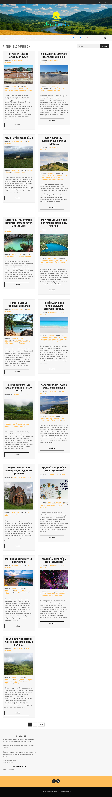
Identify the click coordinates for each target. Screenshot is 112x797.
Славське (60, 179)
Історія (44, 38)
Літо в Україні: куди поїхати (19, 137)
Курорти (50, 177)
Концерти (52, 504)
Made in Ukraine (64, 38)
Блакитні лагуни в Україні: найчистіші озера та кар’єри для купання (19, 223)
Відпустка (19, 88)
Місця (16, 38)
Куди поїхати (57, 89)
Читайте (17, 125)
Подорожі (7, 38)
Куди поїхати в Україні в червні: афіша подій (54, 560)
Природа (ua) (16, 254)
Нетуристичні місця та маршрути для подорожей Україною (18, 470)
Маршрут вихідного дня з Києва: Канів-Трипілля (54, 386)
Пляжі (28, 256)
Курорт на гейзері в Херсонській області (19, 55)
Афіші (45, 504)
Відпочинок (22, 340)
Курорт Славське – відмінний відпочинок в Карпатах (54, 140)
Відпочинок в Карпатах (24, 679)
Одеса (59, 341)
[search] (105, 38)
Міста (52, 595)
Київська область (52, 418)
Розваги (53, 38)
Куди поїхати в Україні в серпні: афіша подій (54, 469)
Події (58, 506)
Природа (24, 38)
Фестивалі (60, 595)
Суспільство (34, 38)
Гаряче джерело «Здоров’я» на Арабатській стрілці (54, 55)
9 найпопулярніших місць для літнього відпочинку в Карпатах (19, 641)
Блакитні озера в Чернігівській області (19, 304)
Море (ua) (51, 341)
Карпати (59, 175)
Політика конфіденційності (18, 2)
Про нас (6, 2)
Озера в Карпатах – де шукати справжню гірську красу (18, 387)
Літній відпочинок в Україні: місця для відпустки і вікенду (54, 305)
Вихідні (62, 260)
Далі (41, 724)
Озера (22, 256)
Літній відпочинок (19, 90)
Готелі (51, 175)
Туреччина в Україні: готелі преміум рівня (19, 560)
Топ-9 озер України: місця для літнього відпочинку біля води (54, 223)
